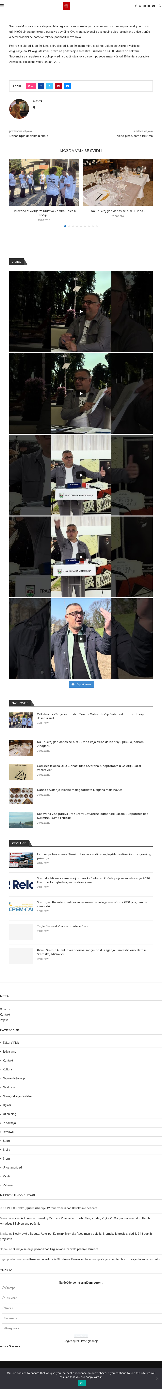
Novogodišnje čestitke (17, 1096)
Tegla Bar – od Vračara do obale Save (63, 926)
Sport (6, 1141)
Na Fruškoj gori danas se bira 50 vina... (118, 211)
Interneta (11, 1318)
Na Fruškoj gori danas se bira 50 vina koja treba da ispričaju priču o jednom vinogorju (90, 744)
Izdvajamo (9, 1051)
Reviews (8, 1132)
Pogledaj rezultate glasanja (81, 1341)
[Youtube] (149, 6)
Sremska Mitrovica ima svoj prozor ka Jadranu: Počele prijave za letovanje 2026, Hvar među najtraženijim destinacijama (94, 880)
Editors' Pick (11, 1042)
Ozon (37, 101)
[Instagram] (144, 6)
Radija (9, 1308)
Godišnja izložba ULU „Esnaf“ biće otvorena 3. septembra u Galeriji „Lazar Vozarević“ (89, 768)
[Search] (160, 6)
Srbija (6, 1149)
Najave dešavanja (14, 1078)
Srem (6, 1158)
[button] (14, 193)
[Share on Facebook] (41, 86)
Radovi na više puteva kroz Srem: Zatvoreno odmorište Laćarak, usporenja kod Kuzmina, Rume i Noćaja (92, 816)
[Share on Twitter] (49, 86)
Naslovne (9, 1087)
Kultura (7, 1069)
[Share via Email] (67, 86)
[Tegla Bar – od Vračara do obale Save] (21, 932)
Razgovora (12, 1328)
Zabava (8, 1185)
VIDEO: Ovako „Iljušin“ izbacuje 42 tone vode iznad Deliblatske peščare (52, 1208)
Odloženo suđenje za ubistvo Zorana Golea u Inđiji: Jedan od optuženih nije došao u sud (90, 716)
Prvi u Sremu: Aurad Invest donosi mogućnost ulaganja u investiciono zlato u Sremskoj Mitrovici (91, 952)
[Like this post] (32, 86)
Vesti (6, 1176)
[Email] (153, 6)
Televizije (11, 1298)
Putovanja (9, 1123)
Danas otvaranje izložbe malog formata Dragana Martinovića (79, 790)
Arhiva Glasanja (10, 1346)
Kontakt (5, 1014)
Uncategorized (12, 1167)
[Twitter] (139, 6)
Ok (82, 1383)
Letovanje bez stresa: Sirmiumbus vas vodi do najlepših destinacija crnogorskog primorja (94, 856)
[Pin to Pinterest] (58, 86)
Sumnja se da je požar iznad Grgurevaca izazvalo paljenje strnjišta (55, 1249)
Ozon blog (9, 1114)
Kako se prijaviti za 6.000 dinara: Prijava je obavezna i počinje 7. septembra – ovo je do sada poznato (94, 1259)
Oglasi (7, 1105)
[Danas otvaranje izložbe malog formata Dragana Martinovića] (21, 796)
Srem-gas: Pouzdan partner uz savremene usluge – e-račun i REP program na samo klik (92, 904)
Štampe (10, 1288)
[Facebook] (136, 6)
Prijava (4, 1020)
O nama (5, 1009)
